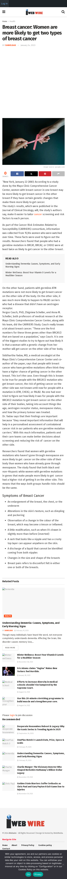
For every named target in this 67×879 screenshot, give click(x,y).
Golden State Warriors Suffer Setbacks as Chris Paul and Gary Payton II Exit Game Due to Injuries (40, 786)
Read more (11, 648)
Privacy (38, 874)
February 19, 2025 (22, 631)
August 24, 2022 (24, 692)
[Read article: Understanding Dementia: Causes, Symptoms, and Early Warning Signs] (33, 603)
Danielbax (10, 45)
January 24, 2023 (28, 45)
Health (12, 21)
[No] (63, 864)
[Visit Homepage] (33, 12)
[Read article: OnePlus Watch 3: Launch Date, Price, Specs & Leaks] (8, 742)
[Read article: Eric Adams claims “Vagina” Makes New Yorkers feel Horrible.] (8, 671)
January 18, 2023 (24, 675)
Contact (6, 849)
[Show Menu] (3, 12)
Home (4, 21)
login (12, 715)
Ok (28, 874)
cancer (38, 214)
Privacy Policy (27, 845)
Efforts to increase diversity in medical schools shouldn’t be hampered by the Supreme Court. (37, 685)
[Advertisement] (33, 82)
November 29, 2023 (26, 777)
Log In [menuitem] (4, 3)
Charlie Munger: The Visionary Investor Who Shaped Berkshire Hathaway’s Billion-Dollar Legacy (39, 770)
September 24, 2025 (26, 733)
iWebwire (13, 833)
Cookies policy (45, 845)
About (14, 845)
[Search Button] (63, 12)
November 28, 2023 (26, 662)
